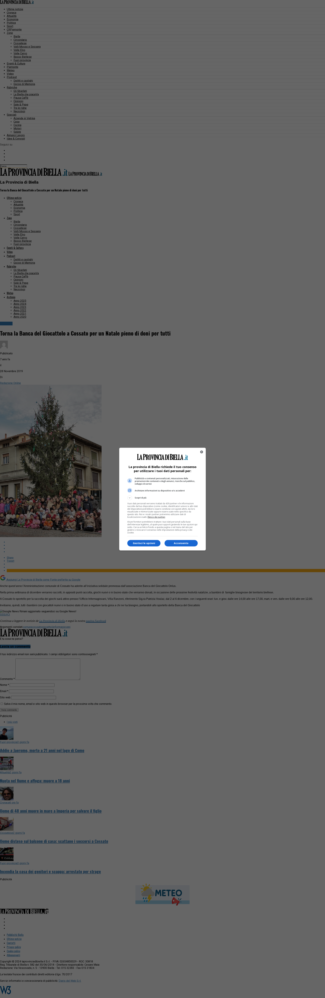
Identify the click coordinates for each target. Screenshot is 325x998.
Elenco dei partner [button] (156, 517)
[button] (162, 497)
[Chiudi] (201, 452)
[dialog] (162, 499)
